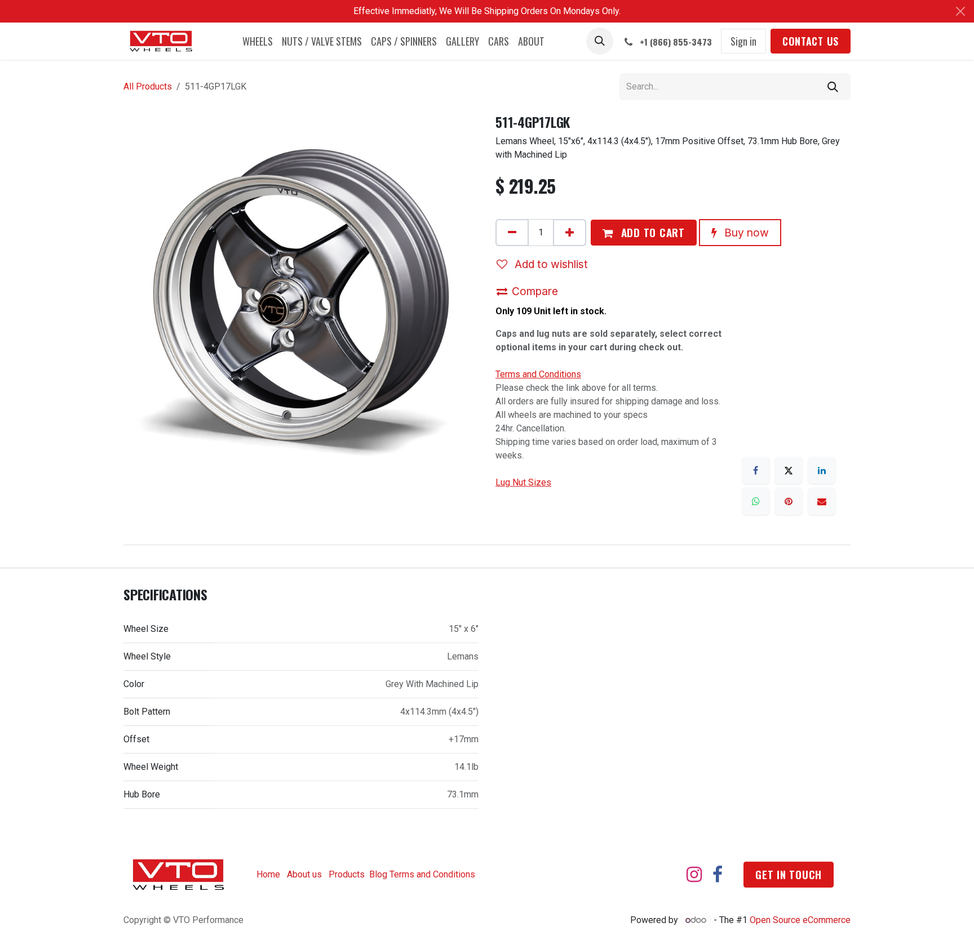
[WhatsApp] (755, 501)
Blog (378, 874)
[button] (599, 41)
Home (268, 874)
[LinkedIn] (821, 470)
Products (347, 874)
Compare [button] (535, 291)
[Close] (960, 11)
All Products (147, 86)
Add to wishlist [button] (550, 264)
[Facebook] (755, 470)
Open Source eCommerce (800, 920)
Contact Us (810, 41)
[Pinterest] (788, 501)
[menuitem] (257, 41)
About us (304, 874)
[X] (788, 470)
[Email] (821, 501)
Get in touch (788, 874)
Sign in (743, 41)
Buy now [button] (745, 232)
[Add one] (569, 232)
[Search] (833, 86)
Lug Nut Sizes (523, 482)
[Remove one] (512, 232)
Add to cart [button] (651, 232)
